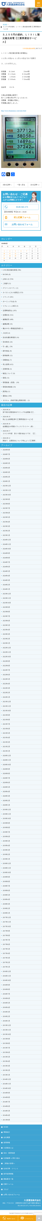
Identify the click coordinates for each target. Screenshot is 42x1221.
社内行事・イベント (11, 1168)
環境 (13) (6, 378)
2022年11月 (7, 652)
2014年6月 (6, 1106)
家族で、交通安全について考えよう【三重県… (20, 439)
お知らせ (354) (8, 279)
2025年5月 (6, 517)
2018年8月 (6, 881)
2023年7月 (6, 616)
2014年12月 (7, 1079)
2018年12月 (7, 863)
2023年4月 (6, 630)
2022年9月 (6, 661)
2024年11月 (7, 544)
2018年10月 (7, 872)
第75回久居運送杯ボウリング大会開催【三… (19, 411)
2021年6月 (6, 729)
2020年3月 (6, 796)
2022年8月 (6, 666)
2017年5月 (6, 949)
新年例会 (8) (7, 351)
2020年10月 (7, 765)
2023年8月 (6, 612)
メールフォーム (29, 1218)
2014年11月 (7, 1084)
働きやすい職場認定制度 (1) (13, 328)
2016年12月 (7, 971)
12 (15, 253)
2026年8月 (6, 450)
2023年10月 (7, 603)
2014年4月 (6, 1115)
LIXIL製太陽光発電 (29, 48)
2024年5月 (6, 571)
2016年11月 (7, 976)
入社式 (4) (6, 333)
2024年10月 (7, 549)
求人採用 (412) (8, 364)
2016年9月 (6, 985)
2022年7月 (6, 670)
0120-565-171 (22, 207)
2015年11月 (7, 1030)
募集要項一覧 (8, 1179)
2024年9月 (6, 553)
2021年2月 (6, 746)
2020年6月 (6, 782)
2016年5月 (6, 1003)
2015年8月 (6, 1043)
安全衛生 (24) (7, 342)
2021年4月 (6, 737)
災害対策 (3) (7, 369)
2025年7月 (6, 508)
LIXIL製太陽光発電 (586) (12, 270)
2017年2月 (6, 962)
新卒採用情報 (8, 1174)
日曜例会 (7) (7, 360)
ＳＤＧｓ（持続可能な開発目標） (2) (16, 400)
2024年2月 (6, 585)
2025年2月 (6, 531)
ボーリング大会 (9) (10, 301)
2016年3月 (6, 1012)
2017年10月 (7, 926)
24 (4, 258)
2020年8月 (6, 773)
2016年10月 (7, 980)
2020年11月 (7, 760)
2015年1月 (6, 1075)
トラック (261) (8, 297)
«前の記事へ (7, 185)
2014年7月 (6, 1102)
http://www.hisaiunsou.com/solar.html (13, 111)
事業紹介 (7, 1132)
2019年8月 (6, 827)
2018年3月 (6, 904)
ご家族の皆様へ (9, 1163)
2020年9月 (6, 769)
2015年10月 (7, 1034)
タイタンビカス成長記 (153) (13, 292)
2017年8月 (6, 935)
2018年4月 (6, 899)
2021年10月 (7, 711)
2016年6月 (6, 998)
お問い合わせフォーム (22, 224)
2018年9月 (6, 877)
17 (4, 256)
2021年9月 (6, 715)
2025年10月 (7, 495)
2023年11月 (7, 598)
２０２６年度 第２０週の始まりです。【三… (20, 432)
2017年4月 (6, 953)
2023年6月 (6, 621)
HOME (5, 24)
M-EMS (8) (6, 274)
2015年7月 (6, 1048)
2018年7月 (6, 886)
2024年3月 (6, 580)
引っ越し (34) (7, 346)
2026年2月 (6, 477)
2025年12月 (7, 486)
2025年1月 (6, 535)
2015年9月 (6, 1039)
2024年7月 (6, 562)
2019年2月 (6, 854)
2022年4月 (6, 684)
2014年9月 (6, 1093)
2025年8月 (6, 504)
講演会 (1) (6, 391)
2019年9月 (6, 823)
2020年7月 (6, 778)
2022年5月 (6, 679)
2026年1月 (6, 481)
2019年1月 (6, 859)
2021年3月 (6, 742)
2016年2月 (6, 1016)
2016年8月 (6, 989)
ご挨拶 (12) (7, 283)
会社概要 (7, 1137)
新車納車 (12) (7, 355)
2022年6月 (6, 675)
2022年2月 (6, 692)
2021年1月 (6, 751)
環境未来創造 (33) (9, 387)
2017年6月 (6, 944)
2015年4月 (6, 1061)
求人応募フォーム (22, 217)
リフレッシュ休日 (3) (10, 306)
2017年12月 (7, 917)
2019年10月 (7, 818)
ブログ (6, 1189)
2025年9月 (6, 499)
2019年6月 (6, 836)
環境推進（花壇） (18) (11, 382)
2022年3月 (6, 688)
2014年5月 (6, 1111)
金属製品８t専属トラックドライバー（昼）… (19, 425)
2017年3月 (6, 958)
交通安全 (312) (8, 315)
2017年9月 (6, 931)
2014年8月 (6, 1097)
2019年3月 (6, 850)
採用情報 (7, 1142)
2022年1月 (6, 697)
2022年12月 (7, 648)
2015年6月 (6, 1052)
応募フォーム (8, 1184)
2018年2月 (6, 908)
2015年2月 (6, 1070)
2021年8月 (6, 720)
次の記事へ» (34, 185)
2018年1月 (6, 913)
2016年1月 (6, 1021)
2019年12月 (7, 809)
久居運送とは (8, 1148)
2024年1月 (6, 589)
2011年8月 (6, 1120)
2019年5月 (6, 841)
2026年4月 (6, 468)
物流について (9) (9, 373)
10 (4, 253)
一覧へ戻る (21, 185)
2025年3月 (6, 526)
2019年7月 (6, 832)
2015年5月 (6, 1057)
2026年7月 (6, 454)
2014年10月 (7, 1088)
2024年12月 (7, 540)
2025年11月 (7, 490)
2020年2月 (6, 800)
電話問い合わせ (11, 1218)
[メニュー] (38, 3)
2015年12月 (7, 1025)
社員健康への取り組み (12, 1158)
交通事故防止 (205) (10, 310)
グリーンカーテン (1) (10, 288)
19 (15, 256)
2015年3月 (6, 1066)
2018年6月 (6, 890)
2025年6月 (6, 513)
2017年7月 (6, 940)
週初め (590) (7, 396)
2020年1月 (6, 805)
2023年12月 (7, 594)
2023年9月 (6, 607)
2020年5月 (6, 787)
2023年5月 (6, 625)
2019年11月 (7, 814)
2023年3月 (6, 634)
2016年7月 (6, 994)
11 (9, 253)
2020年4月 (6, 791)
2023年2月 (6, 639)
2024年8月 (6, 558)
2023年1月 (6, 643)
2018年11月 (7, 868)
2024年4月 (6, 576)
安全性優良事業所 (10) (11, 337)
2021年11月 (7, 706)
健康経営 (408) (8, 319)
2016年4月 (6, 1007)
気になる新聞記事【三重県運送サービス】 (18, 418)
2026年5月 (6, 463)
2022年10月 (7, 657)
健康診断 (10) (7, 324)
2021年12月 (7, 701)
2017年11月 (7, 922)
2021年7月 (6, 724)
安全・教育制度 (9, 1153)
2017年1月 (6, 967)
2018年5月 (6, 895)
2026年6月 (6, 459)
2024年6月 (6, 567)
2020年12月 (7, 755)
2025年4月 (6, 522)
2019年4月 (6, 845)
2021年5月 (6, 733)
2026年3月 (6, 472)
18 (9, 256)
